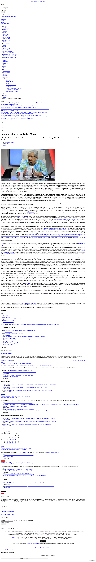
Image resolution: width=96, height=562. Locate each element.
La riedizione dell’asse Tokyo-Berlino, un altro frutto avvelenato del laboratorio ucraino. (24, 103)
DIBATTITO (6, 74)
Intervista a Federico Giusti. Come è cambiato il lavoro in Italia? (19, 372)
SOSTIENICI (6, 77)
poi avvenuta (30, 212)
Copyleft (14, 537)
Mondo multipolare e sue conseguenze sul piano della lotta (19, 330)
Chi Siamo (6, 61)
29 (15, 443)
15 (15, 439)
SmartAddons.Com (12, 550)
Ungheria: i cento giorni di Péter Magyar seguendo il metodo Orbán (18, 107)
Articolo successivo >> (79, 360)
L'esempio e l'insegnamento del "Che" (13, 333)
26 (7, 443)
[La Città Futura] (5, 23)
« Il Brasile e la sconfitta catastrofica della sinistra (27, 324)
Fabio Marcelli (8, 332)
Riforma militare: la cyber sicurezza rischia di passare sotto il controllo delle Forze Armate (24, 112)
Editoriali (5, 63)
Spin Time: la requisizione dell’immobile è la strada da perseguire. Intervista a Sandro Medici (27, 390)
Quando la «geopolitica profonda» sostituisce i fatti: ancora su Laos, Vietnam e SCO (25, 475)
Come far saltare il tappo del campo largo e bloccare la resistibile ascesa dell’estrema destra (25, 109)
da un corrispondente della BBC (27, 303)
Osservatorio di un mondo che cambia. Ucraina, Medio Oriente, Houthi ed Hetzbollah (25, 387)
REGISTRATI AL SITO (11, 86)
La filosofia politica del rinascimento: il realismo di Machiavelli (17, 118)
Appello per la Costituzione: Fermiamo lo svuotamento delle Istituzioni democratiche (25, 411)
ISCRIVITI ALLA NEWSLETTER (14, 88)
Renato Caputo (9, 344)
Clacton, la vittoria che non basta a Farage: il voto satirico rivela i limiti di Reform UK (22, 115)
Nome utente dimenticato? (10, 16)
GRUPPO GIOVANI (11, 85)
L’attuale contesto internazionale (9, 104)
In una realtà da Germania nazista (9, 110)
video (2, 362)
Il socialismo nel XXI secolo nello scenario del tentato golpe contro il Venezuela (24, 336)
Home (5, 60)
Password (3, 9)
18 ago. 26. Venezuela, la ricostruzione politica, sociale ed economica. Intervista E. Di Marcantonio (28, 486)
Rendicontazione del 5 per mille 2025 (10, 397)
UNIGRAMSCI (6, 72)
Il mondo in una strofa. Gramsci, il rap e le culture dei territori (17, 106)
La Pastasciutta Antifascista (10, 376)
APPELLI (8, 83)
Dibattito (3, 461)
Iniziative (5, 75)
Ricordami (4, 10)
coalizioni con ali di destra (24, 217)
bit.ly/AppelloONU (25, 452)
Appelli (2, 446)
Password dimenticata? (9, 15)
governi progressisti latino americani (13, 319)
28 (12, 443)
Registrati (3, 19)
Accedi (2, 12)
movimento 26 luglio (8, 320)
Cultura (5, 69)
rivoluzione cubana (8, 322)
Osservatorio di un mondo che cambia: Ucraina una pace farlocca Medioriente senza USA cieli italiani (27, 365)
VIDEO (8, 80)
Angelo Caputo (9, 341)
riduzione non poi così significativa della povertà (56, 228)
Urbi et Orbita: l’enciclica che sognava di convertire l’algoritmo (17, 113)
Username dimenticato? (12, 91)
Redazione (7, 335)
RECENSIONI (6, 71)
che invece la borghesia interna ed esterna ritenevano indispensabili (59, 236)
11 (4, 439)
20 (10, 441)
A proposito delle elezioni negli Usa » (49, 324)
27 (10, 443)
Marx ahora (6, 317)
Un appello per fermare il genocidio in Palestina (13, 449)
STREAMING (9, 82)
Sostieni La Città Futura (40, 1)
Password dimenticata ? (12, 89)
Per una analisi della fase (7, 120)
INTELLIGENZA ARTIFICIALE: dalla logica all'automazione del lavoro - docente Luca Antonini (27, 424)
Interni (5, 65)
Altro (4, 79)
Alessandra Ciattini (9, 142)
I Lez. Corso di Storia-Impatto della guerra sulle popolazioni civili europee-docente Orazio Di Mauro (29, 421)
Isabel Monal (6, 316)
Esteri (4, 66)
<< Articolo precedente (6, 360)
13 (10, 439)
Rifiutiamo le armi (8, 456)
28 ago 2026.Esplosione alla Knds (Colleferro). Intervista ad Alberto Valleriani (23, 483)
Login (2, 20)
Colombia (27, 283)
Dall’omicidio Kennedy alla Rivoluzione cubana (15, 343)
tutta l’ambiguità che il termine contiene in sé (67, 219)
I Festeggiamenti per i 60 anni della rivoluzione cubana (17, 340)
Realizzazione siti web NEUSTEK (42, 547)
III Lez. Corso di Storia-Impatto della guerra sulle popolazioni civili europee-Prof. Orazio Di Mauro (29, 418)
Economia (6, 68)
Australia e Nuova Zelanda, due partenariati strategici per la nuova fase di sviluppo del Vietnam (26, 117)
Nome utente (4, 7)
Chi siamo (33, 1)
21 (12, 441)
